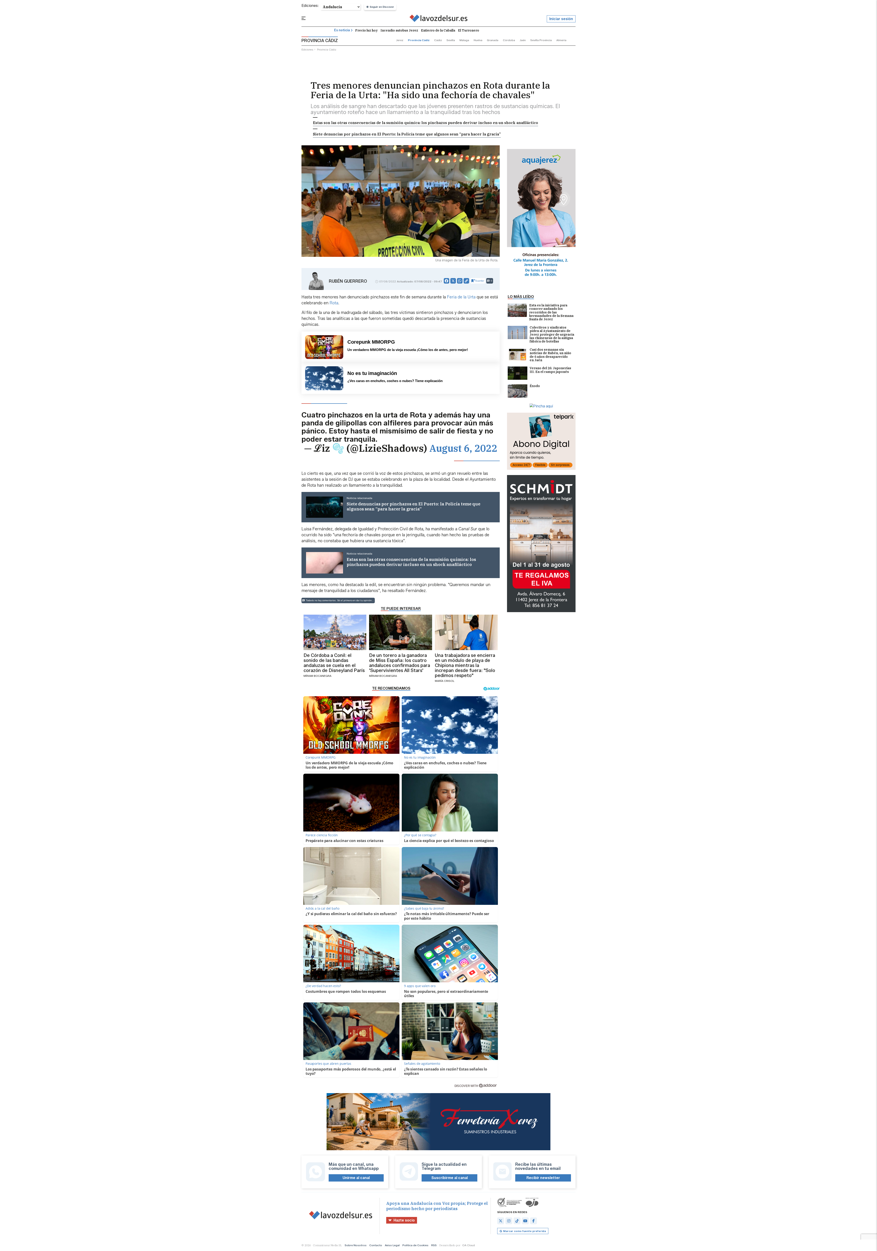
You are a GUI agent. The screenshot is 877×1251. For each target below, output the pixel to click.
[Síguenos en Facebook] (533, 1220)
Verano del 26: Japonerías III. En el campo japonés (550, 370)
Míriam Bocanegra (317, 675)
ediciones (307, 49)
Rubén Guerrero (348, 281)
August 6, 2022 (463, 448)
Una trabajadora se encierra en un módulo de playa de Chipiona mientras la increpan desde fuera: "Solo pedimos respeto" (465, 665)
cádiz (438, 40)
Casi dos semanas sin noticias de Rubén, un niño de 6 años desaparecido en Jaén (550, 355)
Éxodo (535, 386)
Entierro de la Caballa (438, 30)
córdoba (509, 40)
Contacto (375, 1245)
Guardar (479, 280)
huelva (478, 40)
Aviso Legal (392, 1245)
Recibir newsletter (543, 1178)
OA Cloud (468, 1245)
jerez (399, 40)
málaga (464, 40)
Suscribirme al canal (449, 1178)
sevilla (450, 40)
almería (561, 40)
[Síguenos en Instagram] (508, 1220)
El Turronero (468, 30)
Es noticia (342, 30)
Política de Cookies (415, 1245)
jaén (523, 40)
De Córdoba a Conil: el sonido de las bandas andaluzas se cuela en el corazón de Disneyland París (334, 663)
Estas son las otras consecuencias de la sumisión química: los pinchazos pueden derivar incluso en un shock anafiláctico (425, 122)
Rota (334, 302)
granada (492, 40)
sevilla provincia (541, 40)
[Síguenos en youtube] (525, 1220)
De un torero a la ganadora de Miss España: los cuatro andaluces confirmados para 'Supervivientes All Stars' (399, 663)
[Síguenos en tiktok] (517, 1220)
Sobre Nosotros (356, 1245)
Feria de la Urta (461, 297)
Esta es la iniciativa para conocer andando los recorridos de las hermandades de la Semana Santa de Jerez (551, 312)
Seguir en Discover (382, 6)
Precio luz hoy (366, 30)
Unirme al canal (356, 1178)
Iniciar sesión (561, 19)
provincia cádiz (419, 40)
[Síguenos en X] (500, 1220)
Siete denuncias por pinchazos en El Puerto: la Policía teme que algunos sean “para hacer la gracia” (407, 134)
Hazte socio (404, 1220)
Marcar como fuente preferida (524, 1231)
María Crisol (444, 681)
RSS (434, 1245)
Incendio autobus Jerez (399, 30)
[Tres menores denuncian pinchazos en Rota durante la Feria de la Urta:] (438, 19)
